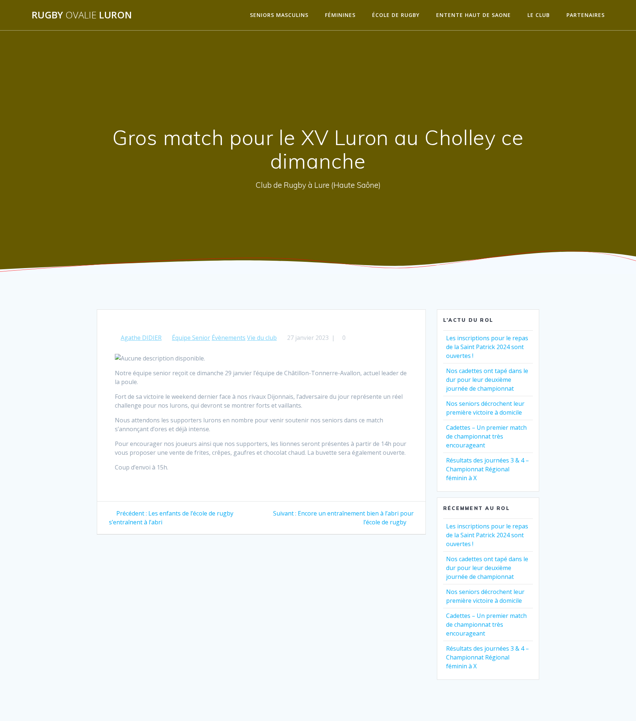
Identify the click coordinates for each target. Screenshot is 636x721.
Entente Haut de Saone (473, 14)
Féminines (340, 14)
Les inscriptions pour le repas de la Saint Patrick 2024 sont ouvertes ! (487, 347)
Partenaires (585, 14)
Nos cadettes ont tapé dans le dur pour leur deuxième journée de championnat (487, 380)
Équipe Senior (191, 338)
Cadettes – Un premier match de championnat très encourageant (486, 436)
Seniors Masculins (279, 14)
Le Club (538, 14)
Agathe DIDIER (141, 338)
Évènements (228, 338)
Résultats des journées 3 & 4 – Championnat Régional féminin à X (487, 469)
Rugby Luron (82, 15)
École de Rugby (396, 14)
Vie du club (262, 338)
